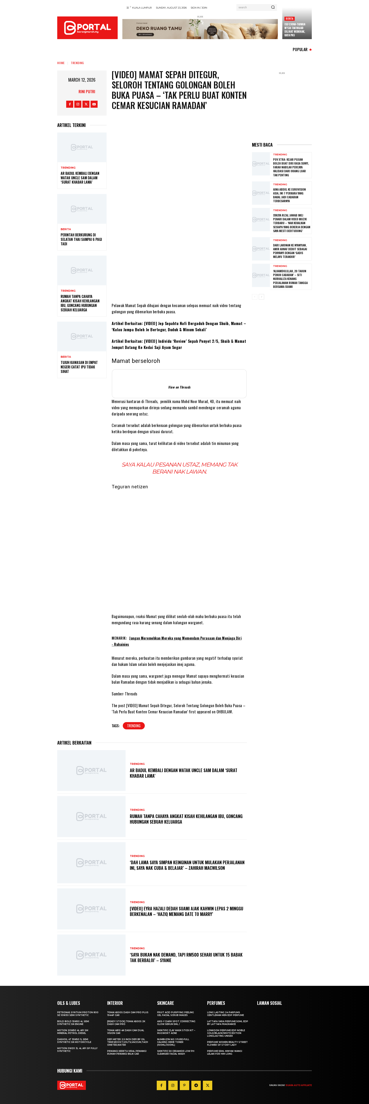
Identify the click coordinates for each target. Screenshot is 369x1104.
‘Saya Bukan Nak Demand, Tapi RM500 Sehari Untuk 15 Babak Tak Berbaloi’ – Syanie (186, 957)
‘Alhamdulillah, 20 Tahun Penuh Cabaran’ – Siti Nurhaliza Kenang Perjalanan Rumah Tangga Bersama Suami (290, 279)
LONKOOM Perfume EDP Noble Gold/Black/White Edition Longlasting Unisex (226, 1033)
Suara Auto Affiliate (299, 1085)
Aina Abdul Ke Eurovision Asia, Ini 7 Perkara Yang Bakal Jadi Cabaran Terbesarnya (289, 195)
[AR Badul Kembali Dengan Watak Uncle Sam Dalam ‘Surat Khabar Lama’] (82, 147)
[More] (214, 242)
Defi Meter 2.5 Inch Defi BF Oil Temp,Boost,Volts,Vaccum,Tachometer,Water (127, 1042)
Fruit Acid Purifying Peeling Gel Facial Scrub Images (175, 1014)
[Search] (273, 7)
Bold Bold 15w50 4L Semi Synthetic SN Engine (73, 1023)
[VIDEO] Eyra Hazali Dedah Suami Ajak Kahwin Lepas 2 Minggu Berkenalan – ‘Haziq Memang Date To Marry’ (186, 911)
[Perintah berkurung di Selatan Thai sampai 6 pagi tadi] (82, 209)
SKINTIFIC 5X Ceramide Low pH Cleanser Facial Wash (175, 1052)
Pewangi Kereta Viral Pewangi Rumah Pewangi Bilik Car (126, 1052)
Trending (77, 62)
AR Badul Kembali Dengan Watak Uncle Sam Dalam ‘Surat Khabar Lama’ (80, 178)
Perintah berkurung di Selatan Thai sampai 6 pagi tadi (81, 239)
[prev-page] (254, 297)
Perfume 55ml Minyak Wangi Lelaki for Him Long (224, 1052)
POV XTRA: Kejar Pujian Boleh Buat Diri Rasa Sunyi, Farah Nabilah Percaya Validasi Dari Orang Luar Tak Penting (291, 167)
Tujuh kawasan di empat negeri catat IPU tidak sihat (79, 367)
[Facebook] (69, 104)
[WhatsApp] (189, 242)
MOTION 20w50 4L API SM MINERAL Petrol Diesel (72, 1032)
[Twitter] (85, 104)
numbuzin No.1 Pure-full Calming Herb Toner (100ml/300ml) (173, 1042)
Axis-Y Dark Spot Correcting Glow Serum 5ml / (176, 1023)
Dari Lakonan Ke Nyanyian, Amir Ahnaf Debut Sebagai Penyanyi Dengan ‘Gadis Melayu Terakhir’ (290, 251)
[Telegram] (201, 242)
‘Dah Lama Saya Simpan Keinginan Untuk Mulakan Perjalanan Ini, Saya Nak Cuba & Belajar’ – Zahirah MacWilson (187, 865)
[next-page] (261, 297)
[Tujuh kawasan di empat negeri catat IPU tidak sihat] (82, 336)
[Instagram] (77, 104)
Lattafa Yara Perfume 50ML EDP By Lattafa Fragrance (227, 1023)
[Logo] (87, 28)
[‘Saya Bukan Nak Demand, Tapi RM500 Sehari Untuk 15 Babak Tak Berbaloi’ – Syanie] (91, 955)
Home (61, 62)
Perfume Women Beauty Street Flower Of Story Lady (227, 1043)
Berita (289, 18)
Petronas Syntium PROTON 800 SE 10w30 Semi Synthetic (77, 1014)
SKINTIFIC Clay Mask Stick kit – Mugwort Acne (176, 1032)
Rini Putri (87, 91)
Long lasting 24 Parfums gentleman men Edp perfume (225, 1014)
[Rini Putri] (73, 91)
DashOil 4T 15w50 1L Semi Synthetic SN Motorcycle (74, 1041)
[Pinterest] (184, 1085)
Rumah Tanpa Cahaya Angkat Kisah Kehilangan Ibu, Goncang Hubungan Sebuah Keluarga (80, 303)
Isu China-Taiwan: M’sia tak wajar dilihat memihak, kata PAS (295, 29)
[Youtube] (94, 104)
